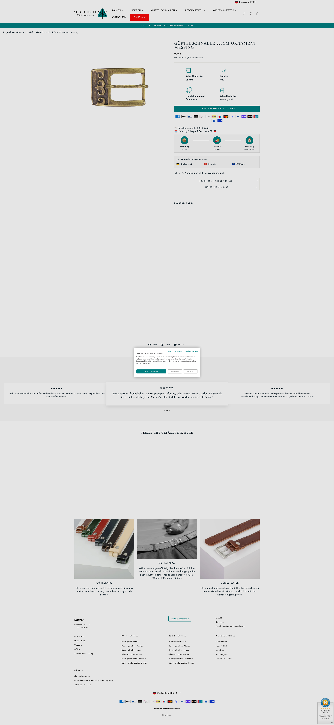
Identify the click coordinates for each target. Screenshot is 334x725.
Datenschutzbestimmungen (178, 351)
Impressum (193, 351)
